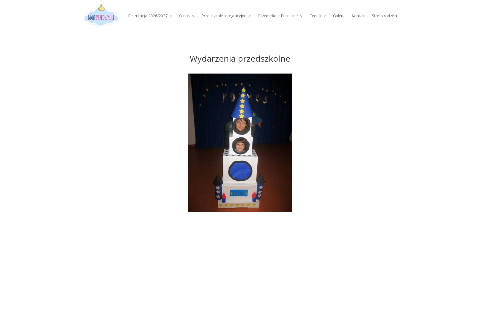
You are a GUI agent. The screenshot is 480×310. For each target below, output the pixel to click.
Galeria (339, 15)
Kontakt (359, 15)
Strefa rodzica (384, 15)
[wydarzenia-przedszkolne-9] (240, 143)
